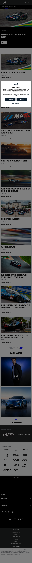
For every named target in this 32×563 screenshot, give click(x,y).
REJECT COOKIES (10, 99)
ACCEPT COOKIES (21, 99)
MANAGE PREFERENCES (15, 103)
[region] (16, 94)
